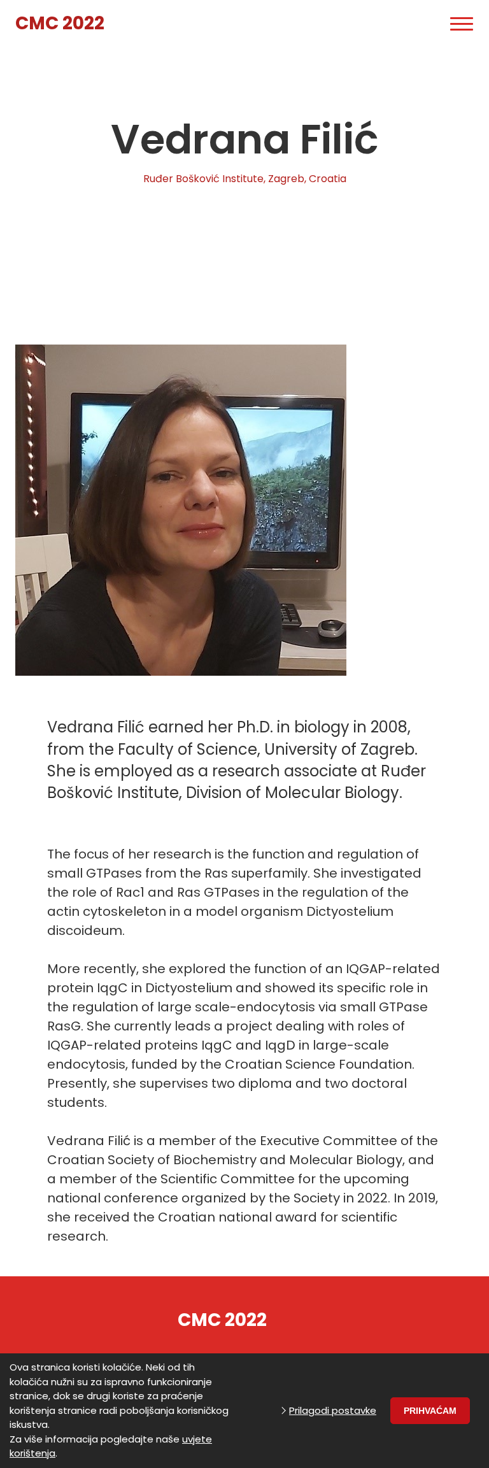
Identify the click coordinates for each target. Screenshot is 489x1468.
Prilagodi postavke (332, 1410)
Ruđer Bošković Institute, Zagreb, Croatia (244, 178)
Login (416, 24)
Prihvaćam (430, 1411)
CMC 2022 (59, 23)
